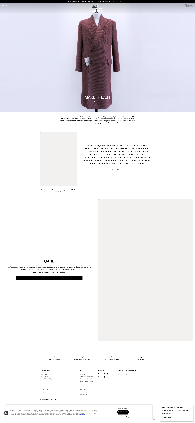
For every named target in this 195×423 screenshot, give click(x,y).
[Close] (191, 408)
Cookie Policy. (82, 414)
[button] (5, 413)
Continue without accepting (123, 408)
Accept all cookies (123, 411)
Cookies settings (123, 416)
